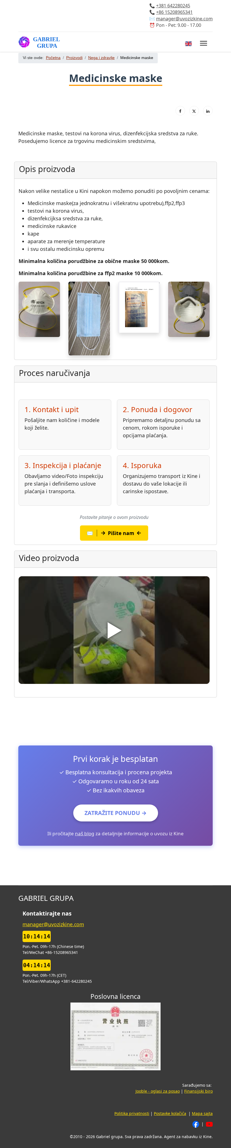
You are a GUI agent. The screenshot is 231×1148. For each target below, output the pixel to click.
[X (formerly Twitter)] (194, 111)
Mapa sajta (202, 1113)
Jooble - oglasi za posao (158, 1091)
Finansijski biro (198, 1091)
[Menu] (203, 43)
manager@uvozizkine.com (184, 19)
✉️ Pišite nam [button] (114, 532)
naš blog (84, 833)
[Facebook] (180, 111)
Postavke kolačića (170, 1113)
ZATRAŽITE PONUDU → (116, 813)
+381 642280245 (173, 6)
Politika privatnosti (131, 1113)
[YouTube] (209, 1124)
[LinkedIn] (208, 111)
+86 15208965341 (174, 12)
